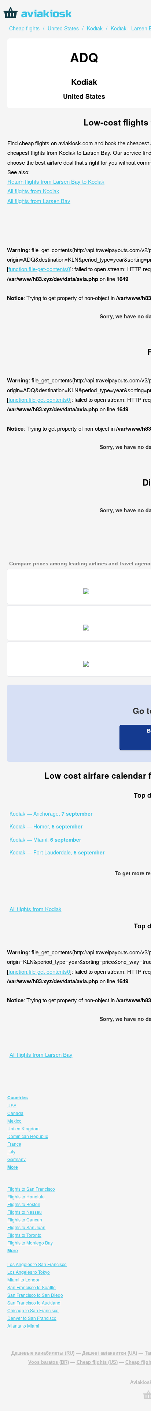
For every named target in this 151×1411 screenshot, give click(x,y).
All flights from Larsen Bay (38, 201)
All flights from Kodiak (33, 191)
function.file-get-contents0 (39, 269)
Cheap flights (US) (97, 1362)
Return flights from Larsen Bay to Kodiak (55, 181)
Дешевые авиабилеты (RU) (42, 1353)
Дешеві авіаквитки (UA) (109, 1353)
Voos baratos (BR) (48, 1362)
